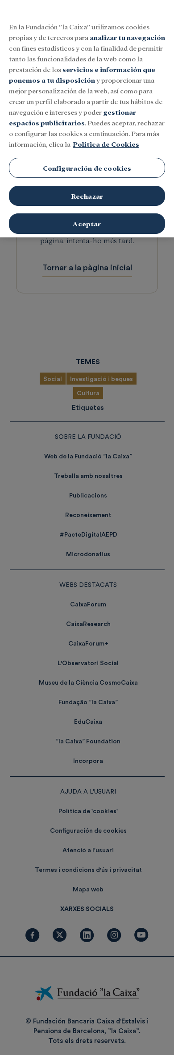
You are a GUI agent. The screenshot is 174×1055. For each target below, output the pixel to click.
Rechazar (87, 196)
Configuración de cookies (87, 168)
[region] (87, 118)
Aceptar (87, 223)
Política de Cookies (106, 144)
